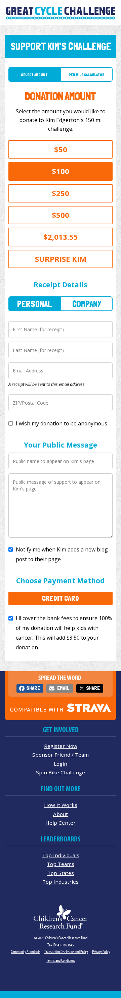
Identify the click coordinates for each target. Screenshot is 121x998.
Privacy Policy (101, 951)
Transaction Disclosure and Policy (66, 951)
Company (86, 304)
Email (63, 688)
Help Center (60, 822)
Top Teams (60, 864)
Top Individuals (60, 855)
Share (33, 688)
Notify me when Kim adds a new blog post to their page (62, 554)
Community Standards (25, 951)
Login (60, 763)
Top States (60, 873)
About (60, 814)
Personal (34, 304)
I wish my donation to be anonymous (61, 423)
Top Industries (60, 881)
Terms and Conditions (60, 960)
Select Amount (34, 74)
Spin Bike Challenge (60, 772)
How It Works (60, 805)
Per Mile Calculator (87, 74)
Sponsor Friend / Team (60, 754)
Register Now (60, 746)
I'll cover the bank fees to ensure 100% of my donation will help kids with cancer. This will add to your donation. (64, 632)
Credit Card (60, 598)
